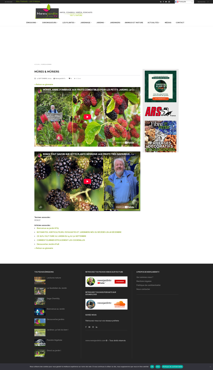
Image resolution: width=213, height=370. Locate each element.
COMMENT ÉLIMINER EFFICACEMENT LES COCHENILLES (61, 240)
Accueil (37, 64)
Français (182, 2)
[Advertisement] (106, 42)
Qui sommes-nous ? (144, 277)
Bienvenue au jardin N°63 (48, 228)
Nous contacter (143, 289)
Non (157, 366)
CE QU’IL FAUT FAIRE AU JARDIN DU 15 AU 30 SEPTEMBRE (61, 236)
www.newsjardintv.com (95, 340)
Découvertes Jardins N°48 (48, 244)
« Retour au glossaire (43, 84)
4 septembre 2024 (44, 78)
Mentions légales (143, 281)
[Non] (210, 367)
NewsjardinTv (60, 78)
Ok (152, 366)
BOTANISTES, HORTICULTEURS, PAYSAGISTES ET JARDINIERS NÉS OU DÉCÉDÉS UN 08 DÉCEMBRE (79, 232)
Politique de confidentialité (148, 285)
